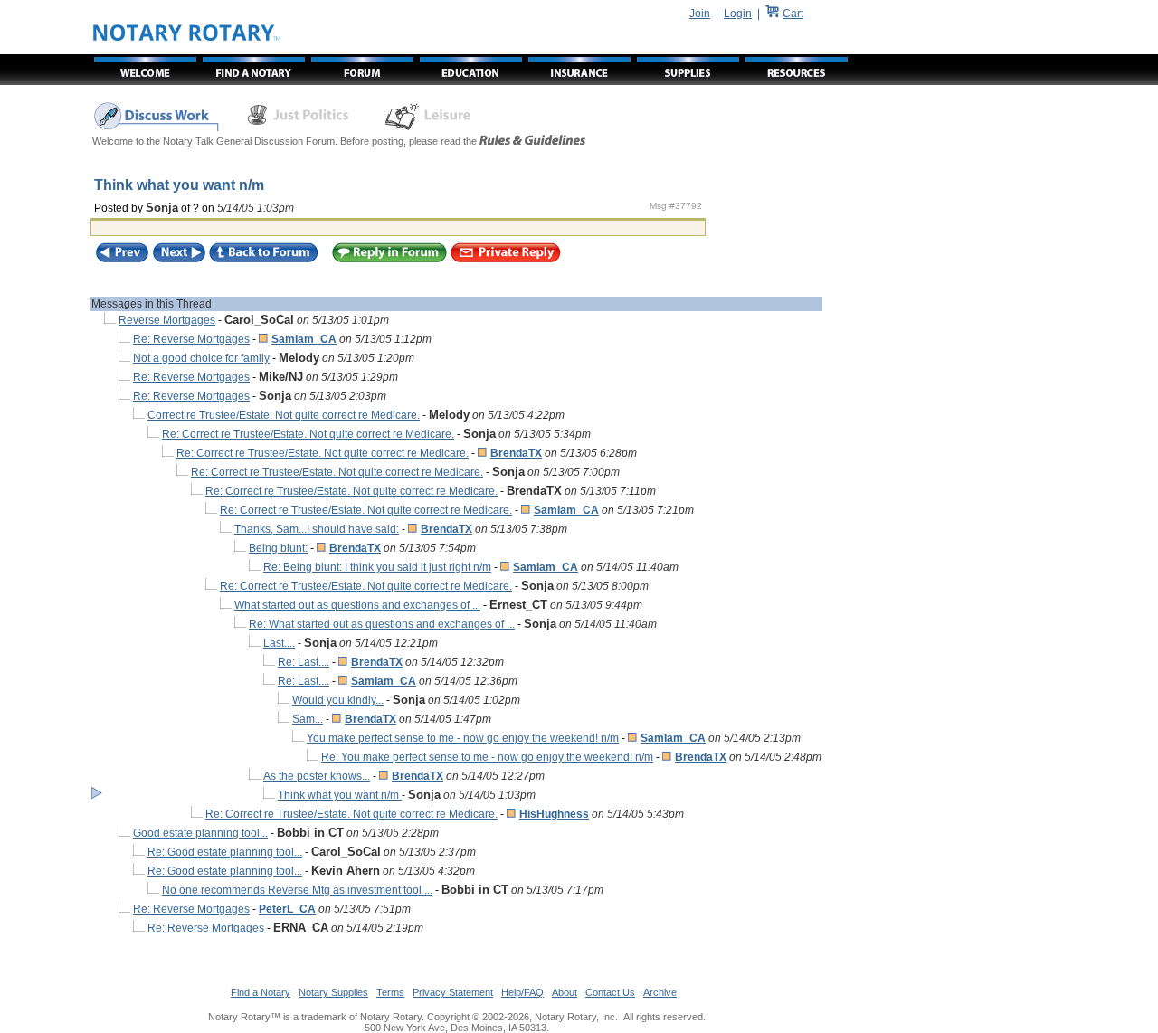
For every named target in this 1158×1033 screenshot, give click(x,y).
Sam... (307, 719)
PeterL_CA (287, 909)
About (564, 992)
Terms (390, 992)
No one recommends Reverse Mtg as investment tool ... (297, 890)
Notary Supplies (333, 992)
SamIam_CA (304, 339)
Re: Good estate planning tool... (224, 852)
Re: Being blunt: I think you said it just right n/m (377, 567)
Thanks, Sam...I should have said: (316, 529)
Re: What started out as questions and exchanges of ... (382, 624)
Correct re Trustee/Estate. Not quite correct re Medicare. (283, 415)
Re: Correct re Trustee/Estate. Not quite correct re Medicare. (308, 434)
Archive (660, 992)
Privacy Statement (453, 992)
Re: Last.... (303, 662)
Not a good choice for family (201, 358)
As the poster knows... (316, 776)
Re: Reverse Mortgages (191, 339)
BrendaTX (516, 453)
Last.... (279, 643)
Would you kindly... (338, 700)
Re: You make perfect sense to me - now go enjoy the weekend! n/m (487, 757)
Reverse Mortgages (167, 320)
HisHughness (554, 814)
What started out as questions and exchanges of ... (357, 605)
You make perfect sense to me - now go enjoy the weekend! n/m (463, 738)
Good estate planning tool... (200, 833)
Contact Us (610, 992)
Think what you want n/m (340, 795)
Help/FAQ (522, 992)
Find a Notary (260, 992)
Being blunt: (278, 548)
